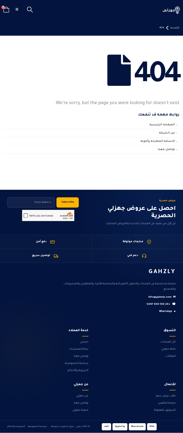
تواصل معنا (81, 356)
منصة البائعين (167, 403)
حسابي (84, 342)
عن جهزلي (82, 396)
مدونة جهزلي (80, 410)
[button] (29, 10)
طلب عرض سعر (166, 396)
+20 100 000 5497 (161, 304)
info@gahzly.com (162, 297)
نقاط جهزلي (168, 349)
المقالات (170, 356)
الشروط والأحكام (77, 370)
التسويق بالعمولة (165, 410)
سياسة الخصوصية (76, 363)
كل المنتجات (168, 342)
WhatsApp (167, 311)
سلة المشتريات (78, 349)
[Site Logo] (171, 10)
